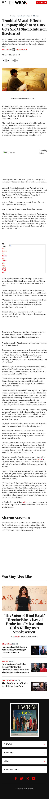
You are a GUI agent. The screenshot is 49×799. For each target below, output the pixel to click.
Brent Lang (5, 49)
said (24, 502)
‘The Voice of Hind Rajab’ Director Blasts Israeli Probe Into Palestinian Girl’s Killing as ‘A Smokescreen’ (24, 623)
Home (12, 16)
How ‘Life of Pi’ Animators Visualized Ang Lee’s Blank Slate (4, 260)
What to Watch (8, 680)
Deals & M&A (7, 644)
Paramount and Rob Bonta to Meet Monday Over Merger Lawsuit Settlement (14, 650)
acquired (39, 459)
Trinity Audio (23, 98)
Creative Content (24, 16)
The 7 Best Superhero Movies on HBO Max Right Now (14, 684)
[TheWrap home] (18, 2)
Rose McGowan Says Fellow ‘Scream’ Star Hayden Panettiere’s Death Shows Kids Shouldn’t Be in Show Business (15, 668)
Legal (6, 761)
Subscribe (41, 2)
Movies (36, 16)
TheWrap (8, 744)
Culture (5, 661)
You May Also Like (17, 576)
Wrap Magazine (11, 770)
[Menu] (4, 2)
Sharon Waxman (21, 49)
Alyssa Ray (16, 636)
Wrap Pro (8, 753)
